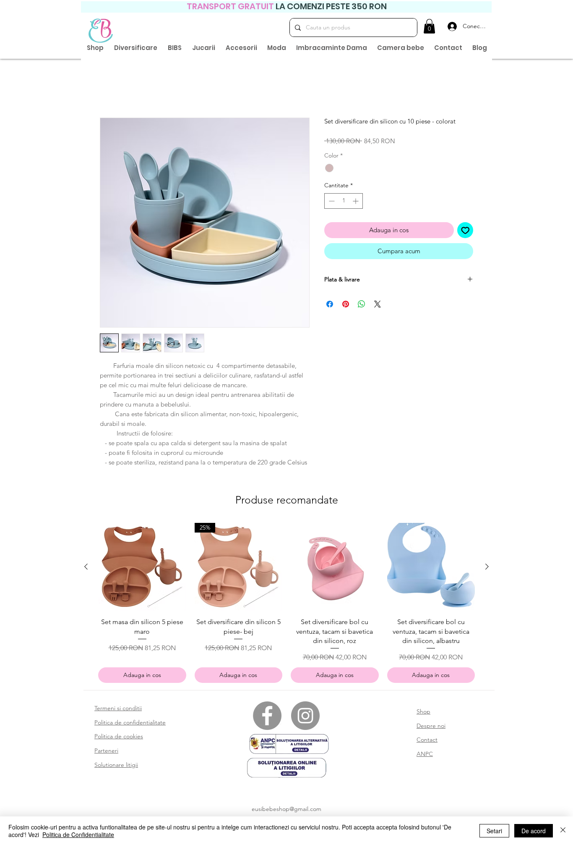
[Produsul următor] (487, 568)
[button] (429, 26)
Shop (423, 713)
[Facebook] (267, 717)
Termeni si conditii (118, 710)
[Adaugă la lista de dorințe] (465, 232)
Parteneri (106, 752)
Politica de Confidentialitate (78, 834)
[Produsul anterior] (86, 568)
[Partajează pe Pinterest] (346, 306)
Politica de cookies (118, 738)
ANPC (425, 755)
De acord (533, 831)
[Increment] (356, 202)
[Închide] (563, 830)
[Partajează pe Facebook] (330, 306)
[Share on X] (377, 306)
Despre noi (431, 727)
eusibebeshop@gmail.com (286, 810)
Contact (427, 741)
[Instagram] (305, 717)
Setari (494, 831)
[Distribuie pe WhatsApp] (362, 306)
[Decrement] (331, 202)
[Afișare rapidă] (142, 569)
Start (106, 89)
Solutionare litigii (116, 766)
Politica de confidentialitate (130, 724)
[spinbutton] (343, 202)
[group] (286, 604)
